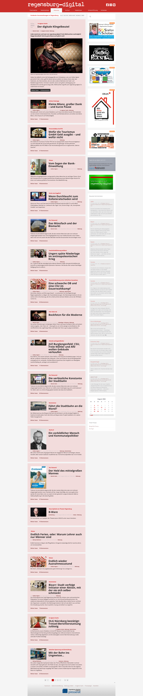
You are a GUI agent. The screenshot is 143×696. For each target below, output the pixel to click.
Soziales (78, 15)
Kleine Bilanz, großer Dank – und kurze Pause (65, 105)
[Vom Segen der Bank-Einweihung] (38, 167)
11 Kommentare (43, 119)
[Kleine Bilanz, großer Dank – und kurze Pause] (38, 104)
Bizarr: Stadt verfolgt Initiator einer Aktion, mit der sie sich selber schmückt (64, 588)
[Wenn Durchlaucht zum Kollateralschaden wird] (38, 196)
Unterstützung (93, 10)
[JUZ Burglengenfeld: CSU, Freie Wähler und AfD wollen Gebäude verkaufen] (38, 343)
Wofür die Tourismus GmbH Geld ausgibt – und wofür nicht (64, 134)
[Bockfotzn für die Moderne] (38, 316)
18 (94, 409)
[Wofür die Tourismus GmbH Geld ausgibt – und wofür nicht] (38, 133)
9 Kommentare (43, 183)
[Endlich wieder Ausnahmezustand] (38, 562)
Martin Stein (36, 31)
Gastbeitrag (52, 515)
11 (60, 680)
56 (65, 680)
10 (57, 680)
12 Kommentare (43, 458)
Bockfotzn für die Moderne (65, 314)
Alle (61, 15)
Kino (82, 15)
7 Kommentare (43, 608)
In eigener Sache (45, 31)
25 (94, 411)
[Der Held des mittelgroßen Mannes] (38, 478)
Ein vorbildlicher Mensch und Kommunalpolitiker (64, 434)
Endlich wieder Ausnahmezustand (60, 562)
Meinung (56, 10)
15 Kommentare (43, 521)
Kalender (104, 10)
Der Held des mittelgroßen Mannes (65, 472)
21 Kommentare (43, 150)
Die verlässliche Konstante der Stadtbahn (65, 379)
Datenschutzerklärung (57, 685)
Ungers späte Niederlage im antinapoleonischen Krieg (64, 256)
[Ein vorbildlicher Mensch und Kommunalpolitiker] (38, 439)
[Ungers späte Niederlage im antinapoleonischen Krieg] (38, 254)
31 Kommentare (43, 210)
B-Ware (53, 512)
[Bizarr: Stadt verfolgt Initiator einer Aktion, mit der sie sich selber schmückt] (38, 586)
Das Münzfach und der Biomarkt (63, 224)
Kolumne (66, 322)
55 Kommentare (43, 420)
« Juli (91, 415)
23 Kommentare (43, 640)
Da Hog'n (91, 428)
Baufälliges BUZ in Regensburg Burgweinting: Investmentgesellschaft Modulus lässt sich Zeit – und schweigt (101, 304)
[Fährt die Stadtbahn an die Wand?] (38, 406)
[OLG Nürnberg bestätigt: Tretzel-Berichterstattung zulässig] (38, 622)
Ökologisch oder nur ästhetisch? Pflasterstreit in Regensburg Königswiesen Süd (101, 204)
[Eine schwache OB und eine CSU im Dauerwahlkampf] (38, 284)
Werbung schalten (68, 685)
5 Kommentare (43, 241)
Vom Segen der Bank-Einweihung (62, 164)
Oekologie (72, 15)
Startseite (33, 10)
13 (101, 407)
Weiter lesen (35, 90)
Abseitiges (61, 322)
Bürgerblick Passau (94, 426)
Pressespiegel (88, 685)
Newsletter (96, 685)
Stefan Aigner (36, 110)
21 (105, 409)
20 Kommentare (43, 572)
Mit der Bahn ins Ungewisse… (59, 654)
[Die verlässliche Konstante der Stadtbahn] (38, 379)
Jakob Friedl (94, 377)
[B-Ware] (38, 512)
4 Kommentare (43, 331)
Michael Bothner (37, 540)
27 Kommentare (43, 499)
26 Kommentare (43, 302)
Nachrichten (45, 10)
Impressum (47, 685)
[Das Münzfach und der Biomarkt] (38, 226)
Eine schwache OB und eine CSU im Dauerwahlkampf (62, 286)
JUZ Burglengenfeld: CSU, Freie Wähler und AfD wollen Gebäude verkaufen (64, 348)
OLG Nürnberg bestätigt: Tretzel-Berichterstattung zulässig (64, 624)
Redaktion (78, 10)
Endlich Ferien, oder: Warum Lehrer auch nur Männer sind (56, 535)
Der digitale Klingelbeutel (53, 26)
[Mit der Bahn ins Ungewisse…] (38, 654)
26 (98, 411)
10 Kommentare (45, 90)
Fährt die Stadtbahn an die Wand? (65, 407)
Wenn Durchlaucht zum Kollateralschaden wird (63, 197)
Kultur (67, 10)
